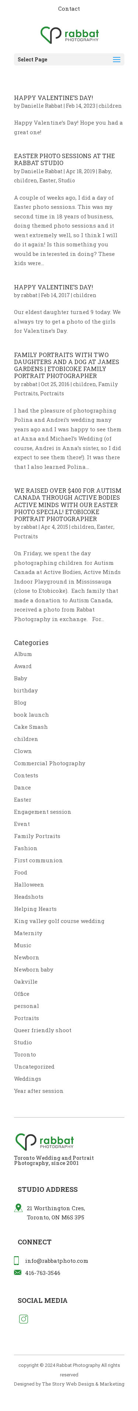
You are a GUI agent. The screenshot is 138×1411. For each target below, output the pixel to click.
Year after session (39, 1090)
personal (26, 1005)
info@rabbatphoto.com (56, 1260)
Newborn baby (33, 969)
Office (21, 993)
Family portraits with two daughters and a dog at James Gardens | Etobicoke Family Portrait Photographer (66, 365)
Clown (23, 751)
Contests (26, 775)
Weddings (27, 1078)
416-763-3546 (42, 1272)
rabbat (29, 295)
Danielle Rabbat (42, 105)
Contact (69, 8)
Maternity (28, 933)
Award (23, 666)
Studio (66, 180)
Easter (47, 180)
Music (22, 945)
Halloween (29, 884)
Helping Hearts (35, 908)
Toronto (25, 1054)
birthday (26, 690)
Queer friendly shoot (42, 1030)
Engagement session (42, 811)
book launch (31, 714)
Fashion (26, 848)
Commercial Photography (49, 763)
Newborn (26, 957)
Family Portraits (37, 836)
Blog (20, 702)
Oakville (26, 981)
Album (23, 654)
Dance (22, 787)
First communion (38, 860)
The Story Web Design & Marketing (83, 1383)
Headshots (28, 896)
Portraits (52, 393)
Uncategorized (34, 1066)
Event (22, 823)
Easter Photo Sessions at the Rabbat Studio (64, 159)
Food (20, 872)
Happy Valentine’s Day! (53, 97)
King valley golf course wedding (59, 920)
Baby (104, 171)
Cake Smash (31, 726)
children (110, 105)
